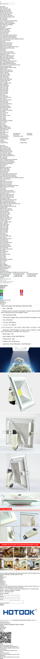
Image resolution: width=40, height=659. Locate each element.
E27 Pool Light (3, 18)
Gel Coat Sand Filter (5, 31)
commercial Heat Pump (6, 103)
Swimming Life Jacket (5, 128)
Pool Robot (3, 50)
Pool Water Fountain (5, 106)
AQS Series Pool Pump (6, 44)
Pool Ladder (3, 118)
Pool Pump (3, 41)
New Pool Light (4, 8)
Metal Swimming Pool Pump (7, 48)
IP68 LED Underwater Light (7, 58)
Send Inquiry (3, 649)
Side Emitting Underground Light (8, 61)
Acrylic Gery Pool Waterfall (6, 22)
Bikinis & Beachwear (5, 127)
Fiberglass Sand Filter (5, 28)
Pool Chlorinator (4, 112)
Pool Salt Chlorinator (5, 40)
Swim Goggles (3, 125)
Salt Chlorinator (4, 33)
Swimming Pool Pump (5, 107)
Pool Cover (3, 124)
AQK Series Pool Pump (6, 45)
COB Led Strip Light (5, 80)
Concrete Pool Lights (5, 14)
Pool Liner (2, 123)
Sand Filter (2, 27)
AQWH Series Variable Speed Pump (9, 46)
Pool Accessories (4, 105)
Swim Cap (2, 131)
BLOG (1, 579)
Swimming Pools (4, 132)
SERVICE (2, 581)
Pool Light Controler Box (6, 110)
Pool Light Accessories (5, 100)
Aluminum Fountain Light (6, 71)
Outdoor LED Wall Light (6, 79)
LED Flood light (4, 92)
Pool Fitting (3, 114)
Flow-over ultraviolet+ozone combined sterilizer (12, 39)
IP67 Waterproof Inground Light (8, 63)
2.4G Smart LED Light (5, 97)
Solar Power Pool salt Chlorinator (8, 37)
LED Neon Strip (4, 93)
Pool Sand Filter (4, 109)
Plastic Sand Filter (4, 30)
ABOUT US (3, 582)
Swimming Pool (4, 101)
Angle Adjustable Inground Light (8, 67)
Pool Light (2, 6)
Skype (1, 658)
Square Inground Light (5, 66)
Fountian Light (3, 68)
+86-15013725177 (4, 653)
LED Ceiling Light (4, 85)
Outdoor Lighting (4, 72)
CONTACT (2, 583)
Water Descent (3, 26)
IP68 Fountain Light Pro (6, 70)
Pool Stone (3, 116)
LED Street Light (4, 76)
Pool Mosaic (3, 119)
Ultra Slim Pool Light (5, 9)
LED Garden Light (4, 77)
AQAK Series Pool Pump (6, 43)
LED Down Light (4, 89)
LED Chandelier (4, 90)
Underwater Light (4, 54)
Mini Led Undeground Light (7, 62)
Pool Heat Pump (4, 102)
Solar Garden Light (5, 74)
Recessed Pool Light (5, 10)
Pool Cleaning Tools (5, 115)
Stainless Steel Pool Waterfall (7, 23)
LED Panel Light (4, 87)
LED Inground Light (5, 75)
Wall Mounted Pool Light (6, 13)
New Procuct (3, 98)
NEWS (1, 578)
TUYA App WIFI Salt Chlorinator (8, 36)
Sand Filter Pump (4, 32)
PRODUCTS (3, 577)
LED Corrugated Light (5, 83)
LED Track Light (4, 88)
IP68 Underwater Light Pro (6, 57)
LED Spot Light (4, 96)
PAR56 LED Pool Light (5, 11)
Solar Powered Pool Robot (6, 52)
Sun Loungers (3, 122)
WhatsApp (2, 655)
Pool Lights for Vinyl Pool (6, 15)
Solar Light (2, 94)
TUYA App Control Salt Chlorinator (8, 35)
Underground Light (5, 59)
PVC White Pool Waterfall (6, 24)
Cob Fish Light (3, 81)
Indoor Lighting (4, 84)
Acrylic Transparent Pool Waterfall (8, 20)
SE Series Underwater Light (7, 55)
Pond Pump (3, 49)
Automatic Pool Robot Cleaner (7, 53)
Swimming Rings (4, 129)
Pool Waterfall (3, 19)
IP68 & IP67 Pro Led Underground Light (10, 65)
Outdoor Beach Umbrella (6, 120)
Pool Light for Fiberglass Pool (7, 17)
